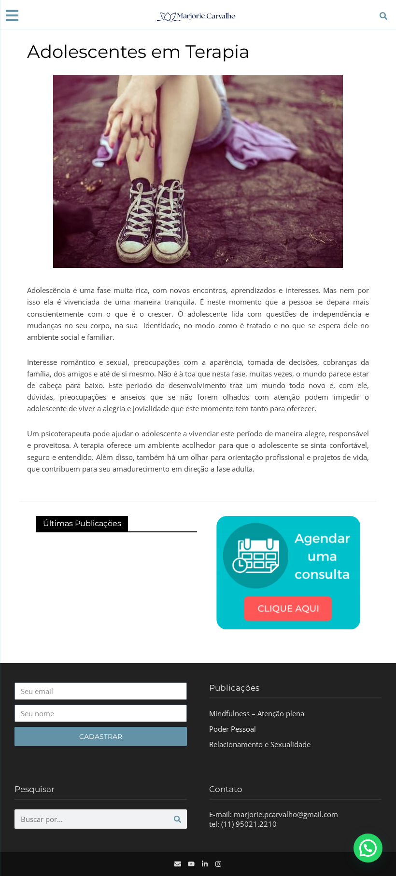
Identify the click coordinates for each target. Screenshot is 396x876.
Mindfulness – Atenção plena (256, 713)
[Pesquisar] (177, 819)
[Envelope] (177, 864)
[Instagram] (218, 864)
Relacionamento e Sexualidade (260, 744)
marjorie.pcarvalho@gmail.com (286, 814)
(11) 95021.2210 (249, 824)
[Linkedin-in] (205, 864)
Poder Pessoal (232, 729)
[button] (368, 848)
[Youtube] (191, 864)
